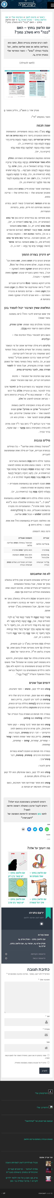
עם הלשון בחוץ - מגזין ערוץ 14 (25, 18)
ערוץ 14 (42, 946)
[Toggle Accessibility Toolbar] (4, 4)
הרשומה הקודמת (38, 954)
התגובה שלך (44, 980)
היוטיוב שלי (42, 1107)
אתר (48, 1042)
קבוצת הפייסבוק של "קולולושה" (39, 1121)
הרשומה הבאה (39, 958)
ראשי (42, 17)
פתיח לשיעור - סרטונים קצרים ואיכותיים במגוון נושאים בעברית (22, 1170)
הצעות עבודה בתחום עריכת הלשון (38, 1139)
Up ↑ (3, 1193)
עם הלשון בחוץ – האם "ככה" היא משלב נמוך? (32, 30)
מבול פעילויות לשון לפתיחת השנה (22, 1162)
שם (47, 1016)
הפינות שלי (17, 17)
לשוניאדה (42, 1193)
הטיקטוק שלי (41, 1093)
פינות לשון (31, 17)
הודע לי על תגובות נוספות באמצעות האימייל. (30, 1063)
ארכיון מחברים (41, 923)
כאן (39, 813)
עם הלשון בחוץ (17, 943)
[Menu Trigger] (50, 5)
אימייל (46, 1029)
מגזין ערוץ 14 (39, 943)
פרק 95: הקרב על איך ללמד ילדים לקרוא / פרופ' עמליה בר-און (22, 1179)
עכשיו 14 (29, 943)
